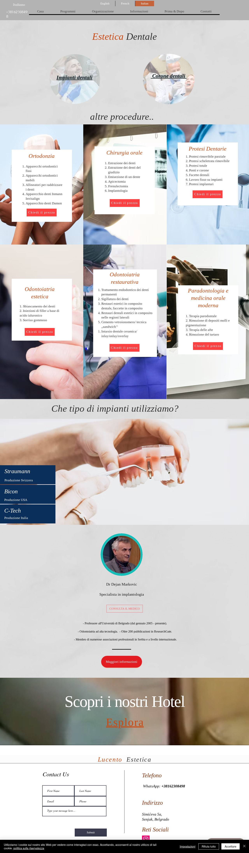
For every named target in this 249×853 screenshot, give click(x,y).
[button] (68, 11)
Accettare (230, 846)
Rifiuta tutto (209, 846)
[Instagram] (146, 839)
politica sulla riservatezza (28, 848)
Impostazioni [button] (187, 846)
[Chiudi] (244, 846)
